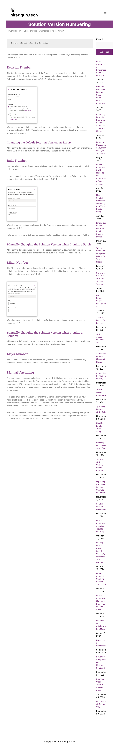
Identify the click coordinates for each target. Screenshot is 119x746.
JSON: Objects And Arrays (101, 392)
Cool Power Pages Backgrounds (101, 300)
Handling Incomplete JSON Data (101, 445)
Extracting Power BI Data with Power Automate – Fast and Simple (100, 122)
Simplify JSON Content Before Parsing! (99, 465)
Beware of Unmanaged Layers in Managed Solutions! (101, 147)
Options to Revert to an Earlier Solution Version (101, 278)
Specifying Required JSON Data (101, 409)
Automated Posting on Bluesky (101, 376)
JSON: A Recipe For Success (101, 320)
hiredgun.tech (24, 15)
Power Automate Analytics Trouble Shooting (100, 526)
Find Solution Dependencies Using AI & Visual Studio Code (101, 203)
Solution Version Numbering (101, 507)
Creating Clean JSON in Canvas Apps (100, 684)
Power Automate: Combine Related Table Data (101, 579)
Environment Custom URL (101, 704)
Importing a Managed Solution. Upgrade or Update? (101, 487)
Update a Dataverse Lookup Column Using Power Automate (100, 94)
